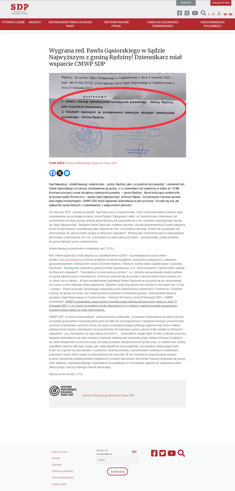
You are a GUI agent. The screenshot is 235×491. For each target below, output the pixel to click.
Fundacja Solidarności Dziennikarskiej (162, 24)
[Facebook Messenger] (67, 173)
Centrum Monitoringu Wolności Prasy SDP (91, 163)
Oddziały (57, 464)
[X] (60, 173)
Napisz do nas (59, 451)
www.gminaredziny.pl (71, 259)
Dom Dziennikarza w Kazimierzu (213, 24)
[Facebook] (52, 173)
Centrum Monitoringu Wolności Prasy (70, 24)
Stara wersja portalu (63, 477)
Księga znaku (59, 484)
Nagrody (35, 22)
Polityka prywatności (63, 471)
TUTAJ (110, 248)
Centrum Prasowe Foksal (116, 24)
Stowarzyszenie (13, 22)
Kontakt (56, 458)
